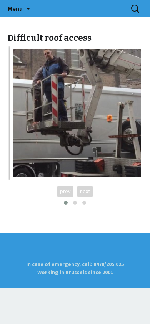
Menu (15, 8)
